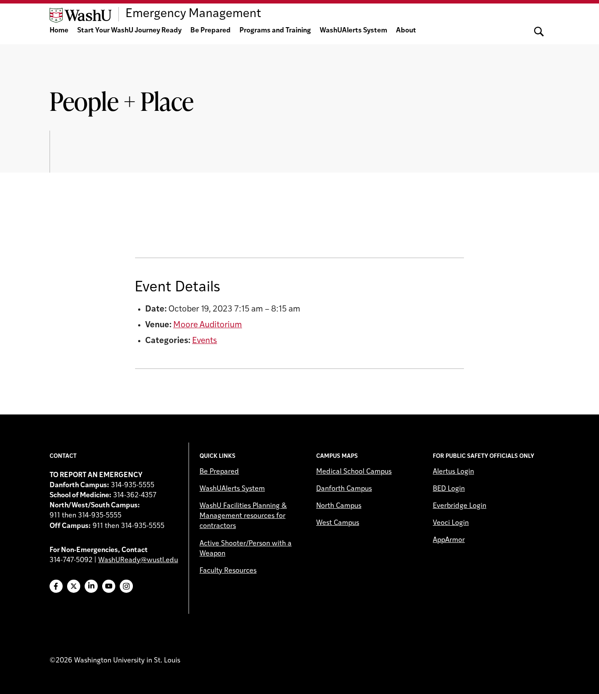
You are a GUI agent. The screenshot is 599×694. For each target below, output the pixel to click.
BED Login (449, 488)
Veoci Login (451, 523)
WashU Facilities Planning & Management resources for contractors (243, 516)
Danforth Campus (344, 488)
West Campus (337, 523)
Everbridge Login (459, 506)
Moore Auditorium (207, 325)
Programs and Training (275, 30)
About (406, 30)
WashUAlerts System (353, 30)
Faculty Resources (228, 570)
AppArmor (449, 540)
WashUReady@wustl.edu (138, 560)
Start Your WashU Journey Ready (129, 30)
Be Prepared (210, 30)
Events (204, 341)
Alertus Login (453, 471)
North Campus (338, 506)
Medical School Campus (354, 471)
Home (59, 30)
